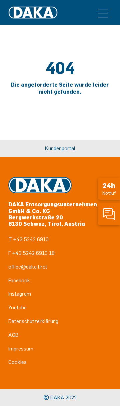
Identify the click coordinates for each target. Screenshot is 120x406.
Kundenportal (60, 148)
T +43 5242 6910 (28, 239)
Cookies (17, 362)
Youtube (17, 307)
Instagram (19, 293)
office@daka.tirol (27, 266)
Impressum (20, 348)
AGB (13, 334)
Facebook (19, 280)
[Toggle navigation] (102, 12)
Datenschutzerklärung (33, 321)
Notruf (109, 188)
